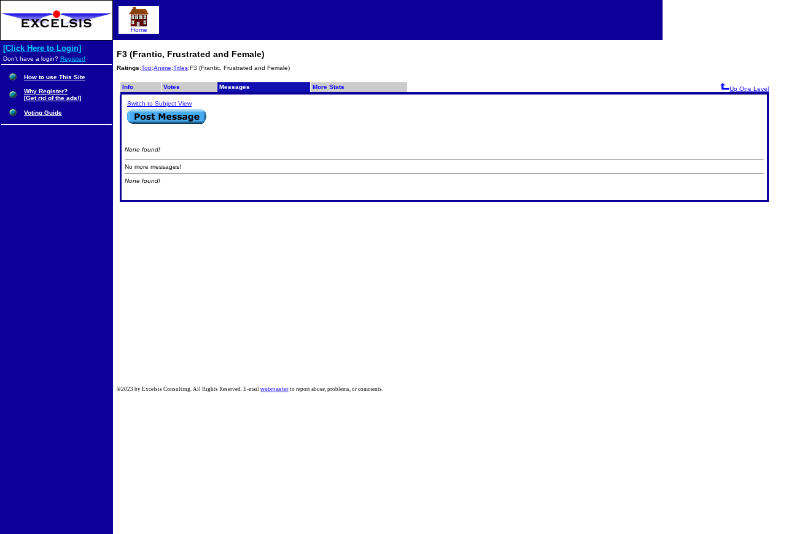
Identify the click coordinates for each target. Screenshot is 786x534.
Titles (180, 67)
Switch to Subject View (159, 103)
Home (139, 29)
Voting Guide (43, 112)
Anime (162, 67)
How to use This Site (54, 77)
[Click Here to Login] (42, 48)
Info (127, 86)
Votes (171, 86)
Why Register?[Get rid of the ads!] (52, 94)
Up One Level (749, 88)
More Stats (328, 86)
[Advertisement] (451, 294)
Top (146, 67)
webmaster (274, 389)
